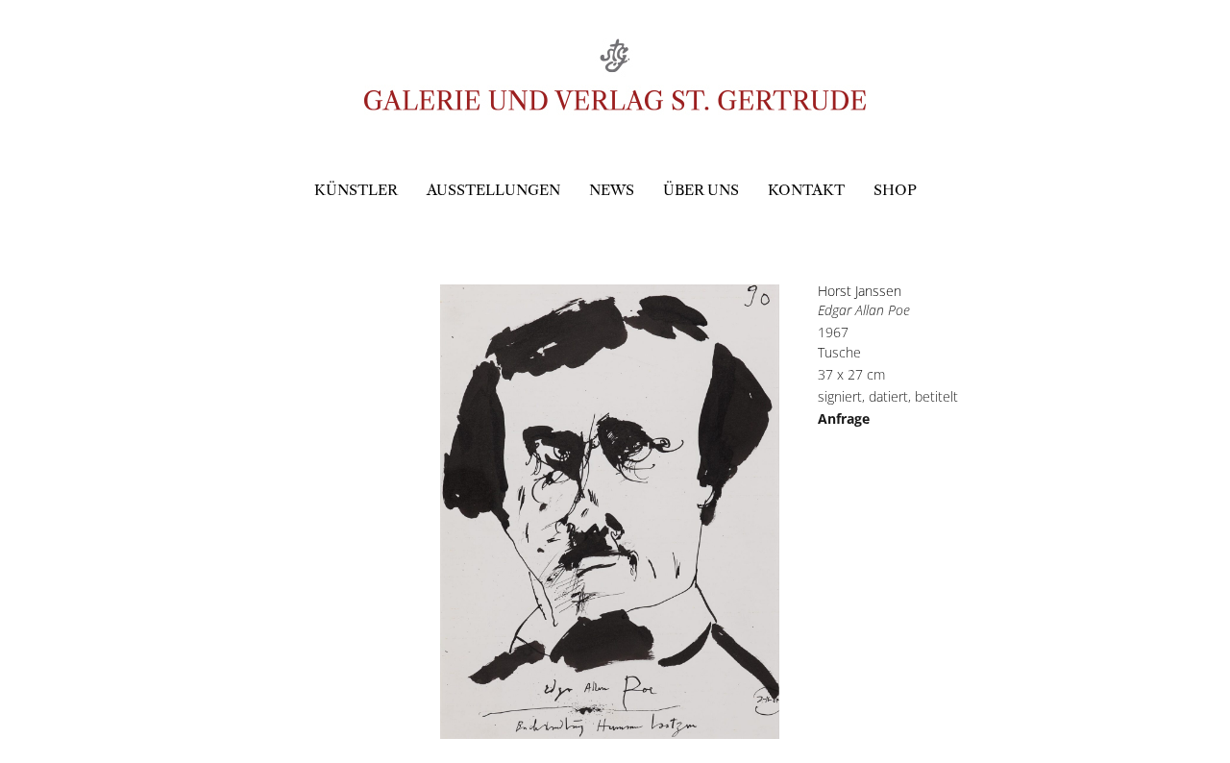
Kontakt (806, 190)
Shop (895, 190)
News (611, 190)
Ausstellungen (493, 190)
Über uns (701, 190)
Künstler (356, 190)
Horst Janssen (859, 291)
